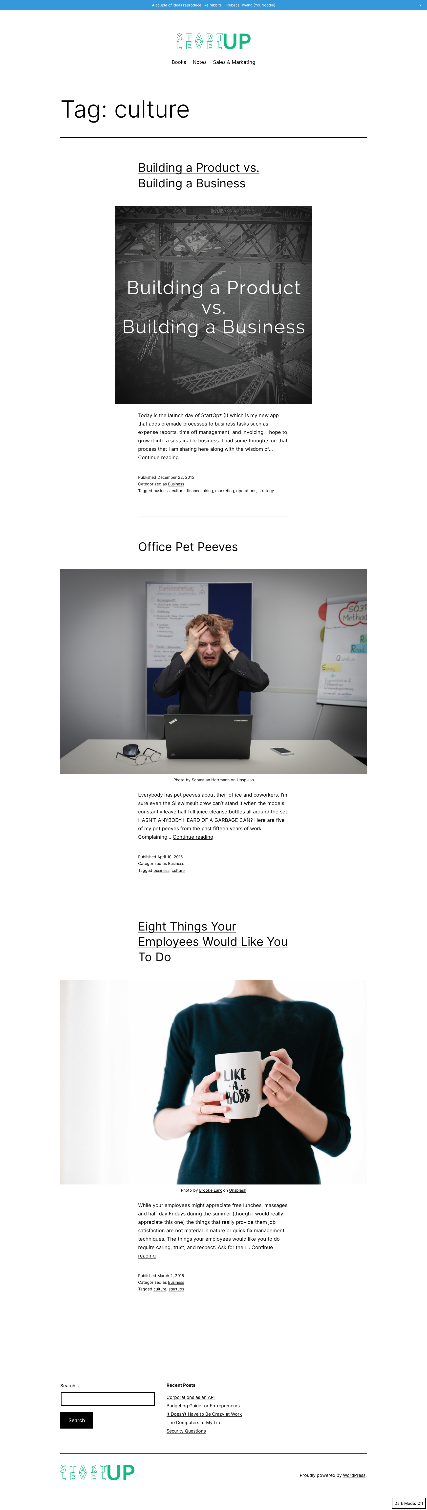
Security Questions (186, 1431)
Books (179, 62)
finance (193, 490)
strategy (266, 490)
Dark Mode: (405, 1503)
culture (178, 490)
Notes (200, 62)
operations (246, 490)
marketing (224, 490)
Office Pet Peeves (188, 546)
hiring (208, 490)
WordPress (354, 1475)
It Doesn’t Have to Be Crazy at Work (204, 1414)
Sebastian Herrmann (211, 779)
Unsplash (245, 779)
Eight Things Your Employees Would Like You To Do (213, 941)
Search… (69, 1385)
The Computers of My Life (194, 1422)
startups (176, 1288)
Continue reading (158, 457)
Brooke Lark (210, 1190)
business (161, 490)
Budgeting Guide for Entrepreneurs (203, 1405)
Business (176, 483)
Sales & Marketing (234, 62)
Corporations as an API (191, 1397)
